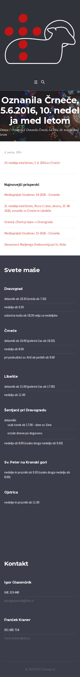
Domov (4, 130)
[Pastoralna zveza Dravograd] (40, 38)
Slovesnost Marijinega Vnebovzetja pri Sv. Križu (35, 244)
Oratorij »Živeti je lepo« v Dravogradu (28, 222)
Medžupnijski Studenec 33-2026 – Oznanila (32, 233)
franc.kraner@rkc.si (17, 638)
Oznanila (17, 130)
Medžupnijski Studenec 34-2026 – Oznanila (32, 195)
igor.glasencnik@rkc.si (18, 601)
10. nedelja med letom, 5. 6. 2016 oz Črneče (32, 163)
